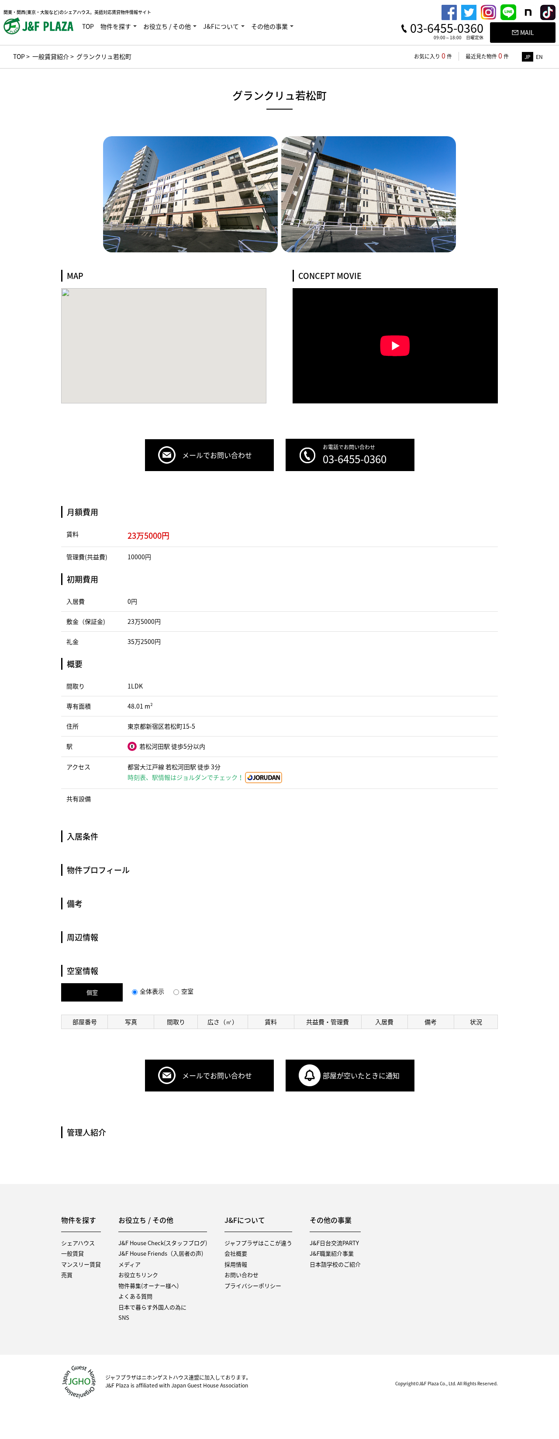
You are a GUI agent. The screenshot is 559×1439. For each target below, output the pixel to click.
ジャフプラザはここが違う (258, 1243)
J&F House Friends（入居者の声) (160, 1253)
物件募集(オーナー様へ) (148, 1285)
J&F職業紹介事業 (332, 1253)
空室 (187, 991)
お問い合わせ (241, 1274)
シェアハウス (78, 1243)
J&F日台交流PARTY (334, 1243)
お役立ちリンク (138, 1274)
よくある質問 (135, 1296)
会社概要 (235, 1253)
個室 (92, 992)
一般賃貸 (72, 1253)
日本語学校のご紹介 (335, 1264)
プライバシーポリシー (252, 1285)
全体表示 (152, 991)
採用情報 (235, 1264)
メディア (129, 1264)
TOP (88, 26)
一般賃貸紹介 (50, 56)
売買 (66, 1274)
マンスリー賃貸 (81, 1264)
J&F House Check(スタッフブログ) (162, 1243)
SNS (123, 1317)
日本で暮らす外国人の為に (152, 1307)
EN (539, 57)
